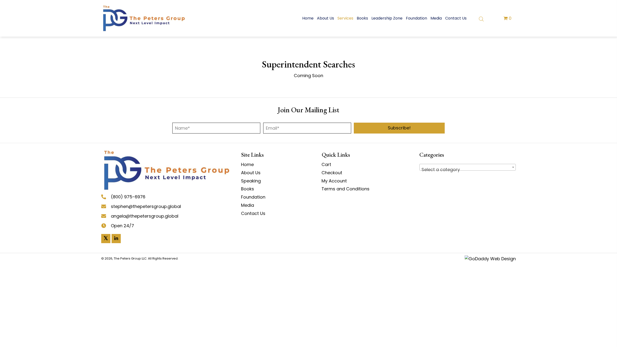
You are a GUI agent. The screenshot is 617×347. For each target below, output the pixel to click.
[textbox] (468, 169)
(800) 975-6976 (128, 197)
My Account (334, 181)
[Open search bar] (481, 18)
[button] (399, 128)
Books (247, 189)
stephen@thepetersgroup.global (146, 206)
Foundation (253, 197)
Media (247, 205)
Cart (326, 164)
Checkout (332, 173)
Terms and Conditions (345, 189)
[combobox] (467, 167)
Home (247, 164)
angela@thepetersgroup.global (144, 216)
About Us (251, 173)
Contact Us (253, 213)
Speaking (251, 181)
